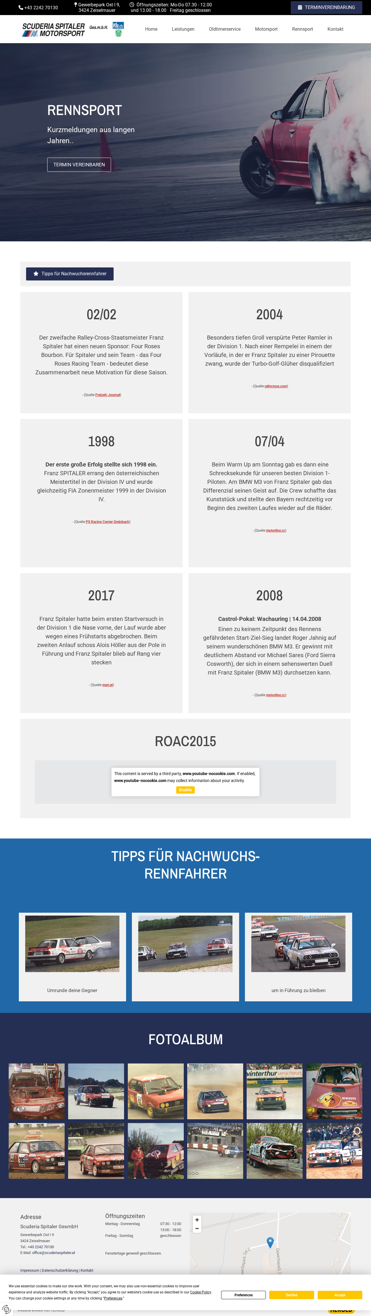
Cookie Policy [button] (200, 1292)
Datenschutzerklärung (60, 1270)
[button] (326, 7)
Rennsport (302, 29)
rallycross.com (276, 386)
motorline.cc (275, 530)
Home (151, 29)
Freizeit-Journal (107, 395)
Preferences (243, 1295)
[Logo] (72, 29)
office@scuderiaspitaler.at (53, 1253)
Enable (185, 790)
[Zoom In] (197, 1219)
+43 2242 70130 (41, 1247)
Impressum (29, 1270)
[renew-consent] (6, 1309)
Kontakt (335, 29)
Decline (291, 1295)
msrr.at (107, 685)
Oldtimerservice (225, 29)
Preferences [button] (113, 1298)
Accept (339, 1295)
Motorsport (266, 29)
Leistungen (183, 29)
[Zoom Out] (197, 1228)
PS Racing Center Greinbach (107, 522)
